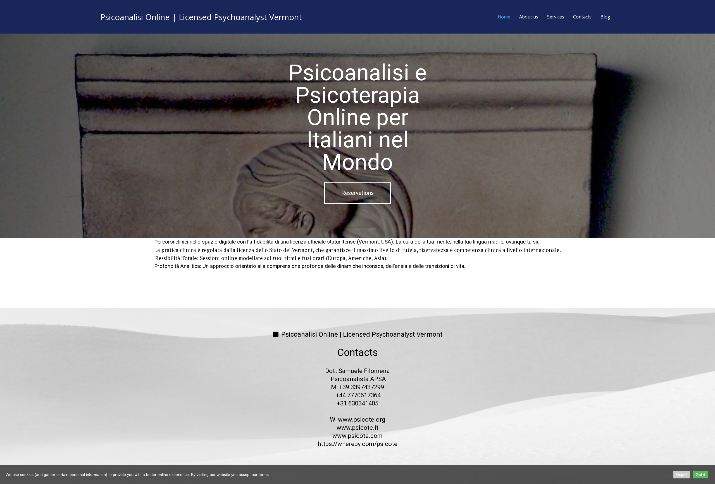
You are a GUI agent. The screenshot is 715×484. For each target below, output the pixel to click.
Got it (700, 474)
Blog (605, 17)
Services (555, 17)
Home (504, 17)
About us (528, 17)
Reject (681, 474)
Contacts (582, 17)
